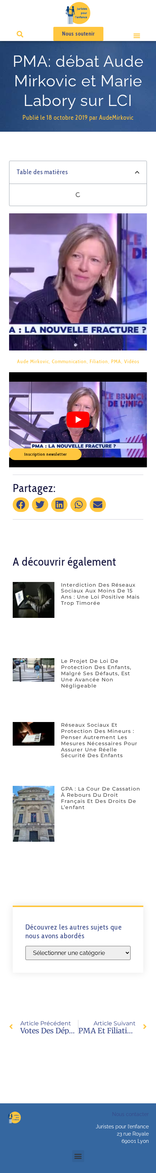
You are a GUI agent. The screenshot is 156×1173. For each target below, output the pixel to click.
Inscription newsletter (45, 454)
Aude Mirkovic (33, 361)
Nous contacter (130, 1114)
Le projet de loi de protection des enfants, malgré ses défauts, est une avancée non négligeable (96, 673)
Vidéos (131, 361)
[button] (136, 35)
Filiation (99, 361)
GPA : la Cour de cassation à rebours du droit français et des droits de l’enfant (100, 798)
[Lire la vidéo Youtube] (78, 419)
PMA (116, 361)
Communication (69, 361)
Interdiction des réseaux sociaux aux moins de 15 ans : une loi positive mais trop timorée (100, 594)
